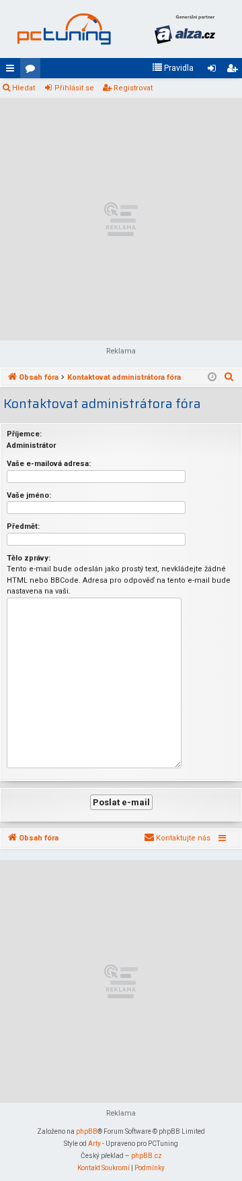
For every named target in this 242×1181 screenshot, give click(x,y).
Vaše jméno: (29, 495)
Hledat (23, 88)
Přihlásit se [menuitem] (214, 70)
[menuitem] (173, 68)
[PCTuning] (64, 29)
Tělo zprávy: (28, 558)
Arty (94, 1143)
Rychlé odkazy (12, 70)
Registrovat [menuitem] (234, 70)
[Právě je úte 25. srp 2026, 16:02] (212, 377)
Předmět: (23, 526)
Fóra (33, 70)
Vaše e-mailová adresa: (49, 463)
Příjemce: (24, 434)
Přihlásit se (74, 88)
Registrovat (133, 88)
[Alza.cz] (185, 29)
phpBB (86, 1131)
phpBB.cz (146, 1155)
